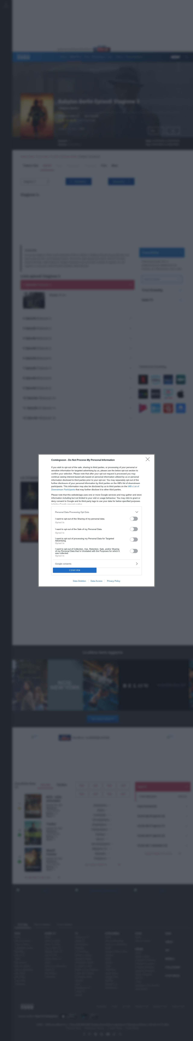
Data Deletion (79, 581)
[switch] (134, 519)
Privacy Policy (113, 581)
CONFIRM (74, 570)
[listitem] (96, 512)
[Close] (149, 460)
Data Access (96, 581)
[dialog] (96, 520)
